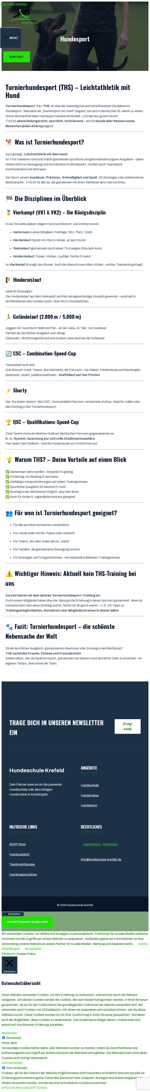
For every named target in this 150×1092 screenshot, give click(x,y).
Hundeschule (90, 785)
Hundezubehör (19, 854)
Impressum (110, 844)
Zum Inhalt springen (13, 4)
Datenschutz (92, 844)
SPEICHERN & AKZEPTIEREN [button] (24, 1087)
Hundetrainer (90, 795)
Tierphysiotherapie (22, 864)
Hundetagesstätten (23, 874)
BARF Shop (17, 844)
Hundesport (89, 805)
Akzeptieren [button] (33, 948)
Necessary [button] (9, 1033)
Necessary (13, 1037)
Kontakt (16, 56)
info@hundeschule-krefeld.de (101, 859)
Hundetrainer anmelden (27, 921)
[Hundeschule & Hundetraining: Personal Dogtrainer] (23, 25)
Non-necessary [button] (12, 1062)
